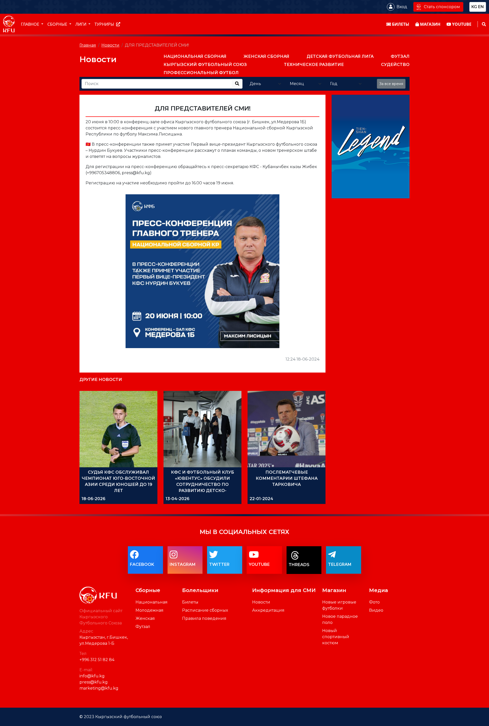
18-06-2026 (93, 498)
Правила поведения (204, 618)
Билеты (190, 602)
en (481, 6)
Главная (87, 45)
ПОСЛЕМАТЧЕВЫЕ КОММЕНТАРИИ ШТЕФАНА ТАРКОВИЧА (287, 478)
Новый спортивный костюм (335, 636)
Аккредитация (268, 610)
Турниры (104, 24)
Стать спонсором (442, 6)
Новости (110, 45)
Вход (402, 6)
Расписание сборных (205, 610)
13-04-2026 (177, 498)
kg (474, 6)
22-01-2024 (261, 498)
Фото (374, 602)
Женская (145, 618)
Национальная (151, 602)
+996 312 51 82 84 (96, 659)
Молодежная (149, 610)
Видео (376, 610)
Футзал (142, 626)
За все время (391, 83)
